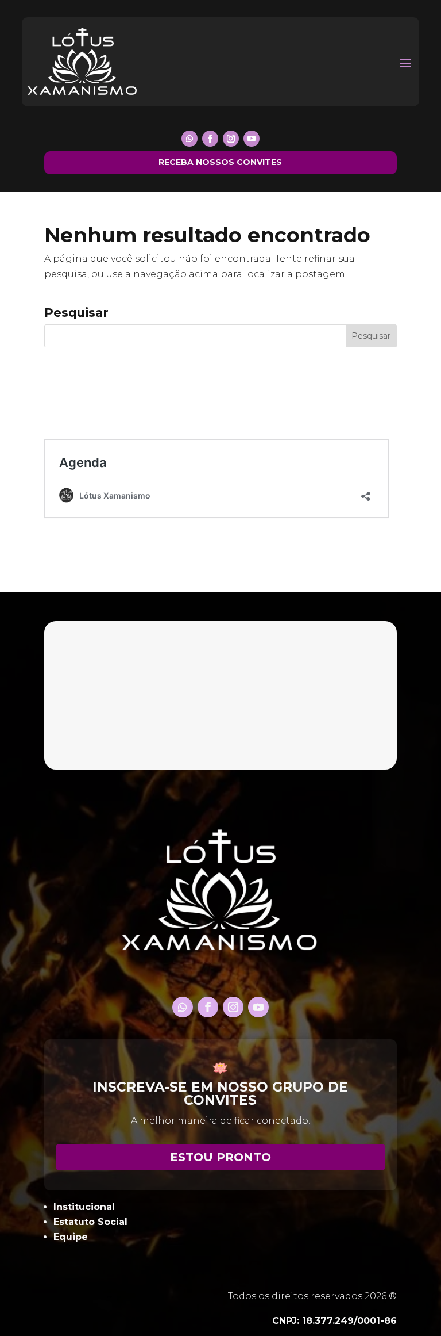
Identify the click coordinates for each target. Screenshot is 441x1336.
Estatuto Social (90, 1221)
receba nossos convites (220, 162)
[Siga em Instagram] (231, 139)
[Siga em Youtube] (251, 139)
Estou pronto (220, 1157)
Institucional (84, 1206)
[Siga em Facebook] (210, 139)
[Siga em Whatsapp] (189, 139)
